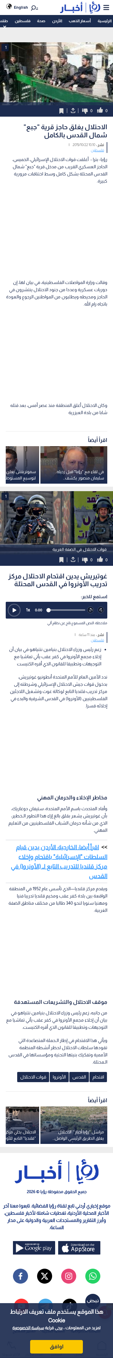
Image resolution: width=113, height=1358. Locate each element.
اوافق (57, 1347)
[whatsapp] (92, 1276)
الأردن (57, 21)
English (21, 7)
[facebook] (20, 1276)
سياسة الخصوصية (28, 1327)
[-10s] (90, 610)
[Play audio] (14, 610)
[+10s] (101, 610)
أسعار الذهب (80, 21)
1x (28, 609)
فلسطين (22, 21)
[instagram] (68, 1276)
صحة (41, 21)
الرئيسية (104, 21)
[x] (44, 1276)
